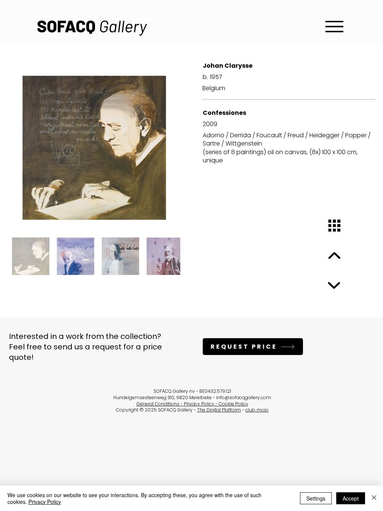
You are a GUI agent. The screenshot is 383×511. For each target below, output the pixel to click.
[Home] (334, 225)
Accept (351, 498)
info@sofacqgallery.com (243, 397)
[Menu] (334, 26)
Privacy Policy (44, 501)
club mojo (257, 410)
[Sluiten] (374, 498)
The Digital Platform (219, 410)
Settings (315, 498)
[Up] (334, 256)
